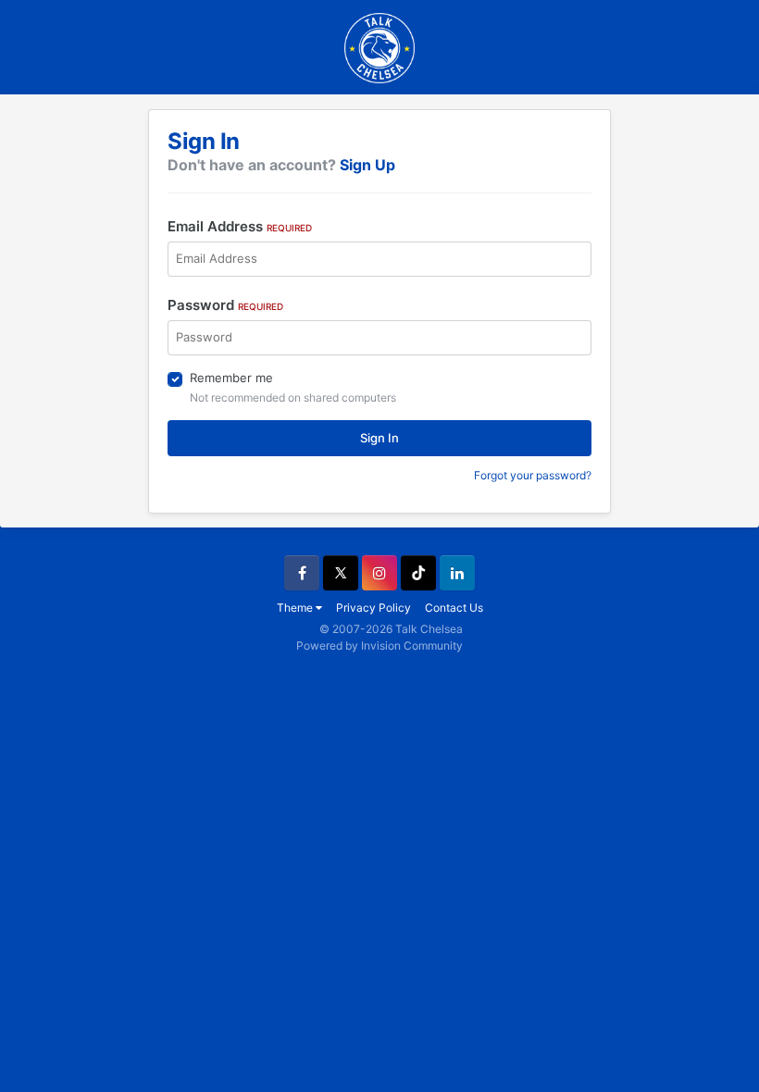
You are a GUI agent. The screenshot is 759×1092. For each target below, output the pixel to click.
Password (225, 305)
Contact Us (454, 607)
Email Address (240, 226)
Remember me (231, 377)
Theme (296, 607)
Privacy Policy (373, 607)
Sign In (379, 437)
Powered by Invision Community (379, 645)
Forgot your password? (532, 475)
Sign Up (367, 164)
